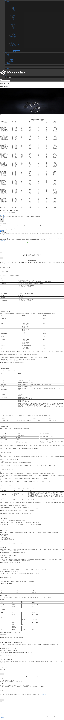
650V (14, 19)
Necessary (3, 231)
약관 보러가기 (43, 694)
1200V (14, 34)
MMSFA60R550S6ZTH (4, 135)
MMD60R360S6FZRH (4, 134)
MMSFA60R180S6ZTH (4, 136)
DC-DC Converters (16, 51)
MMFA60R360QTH (3, 127)
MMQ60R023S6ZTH (3, 122)
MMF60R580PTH (3, 180)
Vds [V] (13, 119)
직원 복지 (11, 61)
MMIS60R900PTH (3, 203)
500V (14, 17)
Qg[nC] (47, 119)
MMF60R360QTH (3, 181)
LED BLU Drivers (16, 44)
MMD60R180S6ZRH (3, 149)
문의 (5, 64)
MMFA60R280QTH (3, 128)
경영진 (8, 54)
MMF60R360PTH (3, 182)
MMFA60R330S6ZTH (4, 143)
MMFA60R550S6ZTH (4, 139)
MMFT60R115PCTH (3, 194)
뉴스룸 (8, 62)
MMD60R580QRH (3, 153)
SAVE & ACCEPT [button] (3, 240)
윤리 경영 (11, 60)
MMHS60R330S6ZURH (4, 141)
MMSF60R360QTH (3, 167)
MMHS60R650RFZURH (4, 154)
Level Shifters (15, 47)
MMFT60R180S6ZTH (3, 131)
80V (14, 9)
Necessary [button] (2, 230)
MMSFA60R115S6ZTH (4, 123)
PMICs (14, 46)
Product (5, 119)
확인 (1, 258)
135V (14, 11)
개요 (11, 2)
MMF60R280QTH (3, 184)
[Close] (1, 252)
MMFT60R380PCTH (3, 191)
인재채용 (8, 63)
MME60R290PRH (3, 190)
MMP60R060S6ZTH (3, 121)
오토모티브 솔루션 (2, 706)
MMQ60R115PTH (3, 166)
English (9, 76)
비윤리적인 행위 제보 (42, 706)
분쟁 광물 (11, 59)
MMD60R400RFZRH (3, 157)
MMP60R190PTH (3, 202)
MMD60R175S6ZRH (3, 152)
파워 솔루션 (1, 705)
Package (55, 119)
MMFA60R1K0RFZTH (3, 155)
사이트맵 (2, 717)
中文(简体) (9, 77)
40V (14, 7)
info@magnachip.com (42, 704)
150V (14, 12)
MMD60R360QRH (3, 176)
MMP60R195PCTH (3, 201)
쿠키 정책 (2, 716)
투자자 (5, 67)
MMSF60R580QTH (3, 171)
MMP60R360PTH (3, 199)
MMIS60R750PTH (3, 205)
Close (2, 674)
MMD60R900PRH (3, 173)
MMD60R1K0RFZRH (3, 158)
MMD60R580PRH (3, 175)
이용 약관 (2, 713)
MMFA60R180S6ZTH (3, 148)
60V (14, 8)
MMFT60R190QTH (3, 165)
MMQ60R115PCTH (3, 197)
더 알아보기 (2, 217)
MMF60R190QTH (3, 185)
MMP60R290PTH (3, 200)
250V (14, 16)
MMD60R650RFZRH (3, 156)
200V (14, 14)
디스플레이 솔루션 (2, 704)
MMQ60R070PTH (3, 198)
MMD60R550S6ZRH (3, 140)
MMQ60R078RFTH (3, 162)
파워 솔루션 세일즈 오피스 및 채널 (44, 705)
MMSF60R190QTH (3, 170)
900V (14, 23)
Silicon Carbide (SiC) (14, 38)
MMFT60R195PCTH (3, 193)
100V (14, 10)
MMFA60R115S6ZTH (3, 125)
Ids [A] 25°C (18, 119)
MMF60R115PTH (3, 188)
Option (51, 119)
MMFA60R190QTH (3, 129)
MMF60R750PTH (3, 196)
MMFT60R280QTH (3, 164)
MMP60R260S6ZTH (3, 145)
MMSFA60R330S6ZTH (4, 137)
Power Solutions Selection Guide (5, 709)
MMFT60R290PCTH (3, 192)
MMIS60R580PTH (3, 206)
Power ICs (1, 708)
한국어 (5, 75)
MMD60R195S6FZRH (4, 130)
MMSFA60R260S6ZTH (4, 138)
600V (14, 18)
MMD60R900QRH (3, 172)
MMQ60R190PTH (3, 207)
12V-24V (14, 5)
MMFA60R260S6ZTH (4, 146)
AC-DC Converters (16, 50)
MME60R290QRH (3, 189)
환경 (11, 58)
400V (14, 27)
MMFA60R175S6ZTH (3, 150)
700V (14, 20)
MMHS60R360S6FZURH (4, 132)
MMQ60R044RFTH (3, 163)
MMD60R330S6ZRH (3, 144)
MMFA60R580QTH (3, 126)
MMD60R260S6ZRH (3, 147)
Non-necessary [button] (2, 235)
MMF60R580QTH (3, 179)
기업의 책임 (24, 706)
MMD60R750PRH (3, 174)
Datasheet (61, 119)
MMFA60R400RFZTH (4, 161)
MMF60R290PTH (3, 183)
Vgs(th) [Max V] (25, 119)
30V (14, 6)
